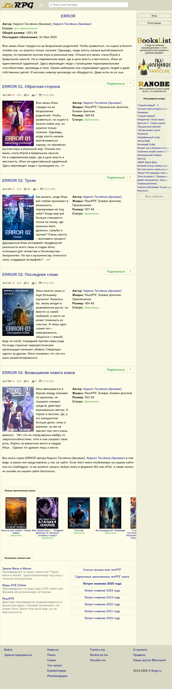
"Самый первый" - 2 (148, 105)
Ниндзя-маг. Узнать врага (150, 119)
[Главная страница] (18, 7)
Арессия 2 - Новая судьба (151, 123)
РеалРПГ (8, 598)
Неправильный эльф (148, 137)
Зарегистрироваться (18, 655)
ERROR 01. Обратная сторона (31, 86)
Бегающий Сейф (146, 144)
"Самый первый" (146, 116)
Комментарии (56, 670)
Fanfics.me (97, 649)
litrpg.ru (156, 670)
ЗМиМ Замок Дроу (147, 162)
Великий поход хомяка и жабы (153, 166)
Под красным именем (149, 126)
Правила (139, 655)
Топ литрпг (54, 665)
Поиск (51, 655)
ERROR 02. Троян (19, 180)
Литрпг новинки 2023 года (102, 597)
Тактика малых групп (148, 130)
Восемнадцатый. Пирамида (110, 530)
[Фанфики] (154, 74)
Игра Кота (142, 190)
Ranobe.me (98, 660)
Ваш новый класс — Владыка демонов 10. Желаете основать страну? (47, 533)
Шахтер (141, 158)
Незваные (142, 112)
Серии (51, 660)
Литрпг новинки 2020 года (102, 618)
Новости (53, 649)
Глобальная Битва (147, 183)
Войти (8, 649)
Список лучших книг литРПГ (102, 569)
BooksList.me (99, 655)
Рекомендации (57, 675)
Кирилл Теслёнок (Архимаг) (72, 24)
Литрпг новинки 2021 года (102, 611)
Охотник (78, 530)
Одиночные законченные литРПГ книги (102, 576)
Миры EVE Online (14, 585)
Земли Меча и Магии (16, 568)
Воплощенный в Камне (149, 155)
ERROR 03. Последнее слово (30, 274)
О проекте (140, 649)
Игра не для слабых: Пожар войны (16, 531)
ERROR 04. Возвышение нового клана (38, 372)
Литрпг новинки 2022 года (102, 604)
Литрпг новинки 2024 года (102, 590)
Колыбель (142, 133)
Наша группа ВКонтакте (149, 660)
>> (62, 165)
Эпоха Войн (143, 141)
